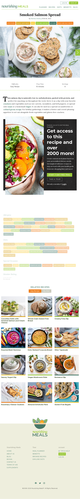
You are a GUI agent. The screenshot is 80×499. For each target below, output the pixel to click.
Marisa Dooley (36, 18)
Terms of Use (12, 465)
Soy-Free (68, 223)
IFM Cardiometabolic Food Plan (28, 248)
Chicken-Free (8, 223)
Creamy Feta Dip (62, 319)
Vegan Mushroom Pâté (37, 377)
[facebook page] (36, 483)
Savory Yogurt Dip (8, 377)
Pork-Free (35, 227)
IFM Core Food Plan (47, 248)
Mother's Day (47, 265)
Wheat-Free (45, 230)
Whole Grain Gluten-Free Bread (38, 320)
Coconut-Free (25, 230)
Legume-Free (60, 227)
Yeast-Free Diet (9, 255)
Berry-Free (8, 219)
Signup (62, 454)
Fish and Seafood (42, 23)
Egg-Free (7, 230)
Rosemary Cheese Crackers (12, 405)
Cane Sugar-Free (61, 219)
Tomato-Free (8, 234)
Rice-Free (27, 227)
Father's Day (24, 265)
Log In (64, 3)
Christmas (7, 265)
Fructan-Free (39, 244)
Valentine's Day (9, 269)
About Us (10, 454)
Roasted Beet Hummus (11, 350)
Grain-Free (70, 227)
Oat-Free (51, 227)
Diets (59, 7)
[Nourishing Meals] (15, 6)
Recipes (52, 7)
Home (9, 451)
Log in (61, 457)
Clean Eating (61, 244)
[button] (77, 52)
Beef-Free (43, 227)
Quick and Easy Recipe (65, 23)
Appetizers (11, 23)
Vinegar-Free (50, 223)
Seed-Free (19, 227)
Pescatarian (62, 251)
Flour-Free (17, 219)
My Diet (46, 291)
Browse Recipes (39, 456)
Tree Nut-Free (55, 230)
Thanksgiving (70, 265)
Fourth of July (35, 265)
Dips (33, 23)
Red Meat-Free (29, 223)
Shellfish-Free (9, 227)
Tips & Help (65, 451)
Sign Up (74, 3)
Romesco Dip (60, 377)
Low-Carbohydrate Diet (20, 251)
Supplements (12, 467)
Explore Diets (38, 459)
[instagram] (44, 483)
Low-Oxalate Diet (36, 251)
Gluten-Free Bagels (63, 405)
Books (9, 459)
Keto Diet (7, 251)
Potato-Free (39, 219)
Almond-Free (49, 219)
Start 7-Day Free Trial (59, 175)
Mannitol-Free (9, 244)
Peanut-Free (19, 223)
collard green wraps (12, 109)
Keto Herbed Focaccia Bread (40, 350)
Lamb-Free (60, 223)
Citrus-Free (36, 230)
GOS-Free (30, 244)
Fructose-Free (50, 244)
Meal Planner (38, 451)
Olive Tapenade (61, 350)
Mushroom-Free (27, 219)
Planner (43, 7)
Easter (15, 265)
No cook (53, 23)
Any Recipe (35, 291)
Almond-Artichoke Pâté (38, 405)
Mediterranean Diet (50, 251)
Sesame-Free (40, 223)
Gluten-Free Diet (10, 248)
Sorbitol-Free (20, 244)
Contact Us (11, 462)
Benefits (67, 7)
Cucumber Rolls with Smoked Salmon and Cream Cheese (13, 321)
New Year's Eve (59, 265)
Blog (75, 7)
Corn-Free (15, 230)
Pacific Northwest (23, 23)
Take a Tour (54, 179)
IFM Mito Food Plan (61, 248)
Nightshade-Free (67, 230)
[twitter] (40, 483)
